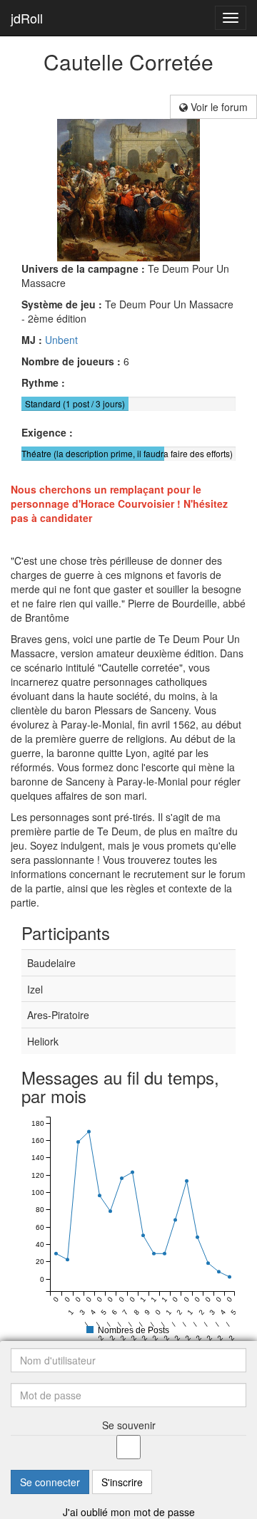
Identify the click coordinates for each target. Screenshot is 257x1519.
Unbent (61, 340)
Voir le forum (218, 107)
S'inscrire (122, 1482)
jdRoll (27, 18)
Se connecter (50, 1482)
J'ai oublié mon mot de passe (129, 1512)
